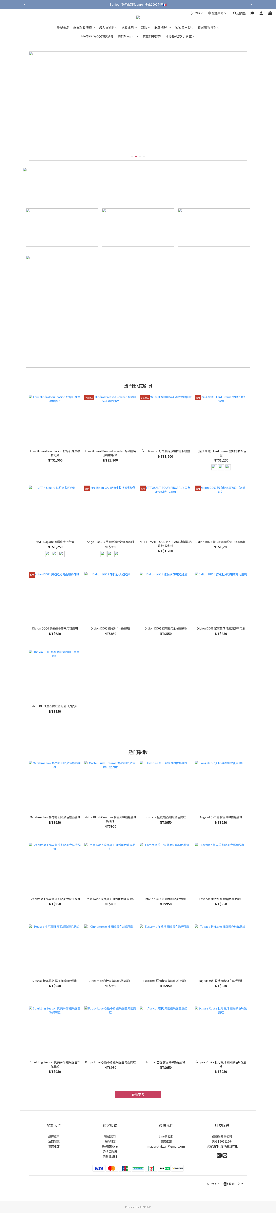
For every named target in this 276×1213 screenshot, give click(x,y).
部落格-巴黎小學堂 (178, 36)
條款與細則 (110, 1156)
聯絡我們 (110, 1136)
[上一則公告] (25, 4)
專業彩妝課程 (82, 27)
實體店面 (54, 1146)
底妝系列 (128, 27)
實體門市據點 (152, 36)
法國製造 (54, 1141)
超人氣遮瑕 (107, 27)
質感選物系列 (207, 27)
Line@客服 (166, 1136)
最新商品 (63, 27)
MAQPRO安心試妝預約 (97, 36)
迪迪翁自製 (183, 27)
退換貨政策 (110, 1151)
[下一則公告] (251, 4)
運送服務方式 (109, 1146)
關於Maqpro (127, 36)
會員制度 (110, 1141)
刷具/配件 (161, 27)
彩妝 (144, 27)
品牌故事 (54, 1136)
